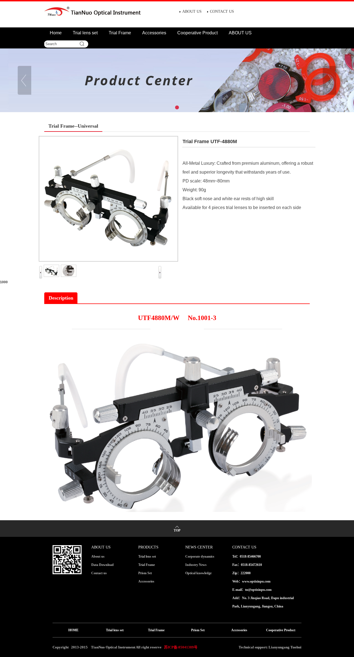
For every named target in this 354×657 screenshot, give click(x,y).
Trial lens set (85, 32)
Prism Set (145, 573)
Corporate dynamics (199, 556)
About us (98, 556)
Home (56, 32)
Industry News (196, 565)
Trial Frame (120, 32)
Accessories (154, 32)
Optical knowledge (198, 573)
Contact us (99, 573)
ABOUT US (192, 11)
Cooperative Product (197, 32)
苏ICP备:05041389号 (180, 647)
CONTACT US (222, 11)
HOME (73, 630)
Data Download (102, 565)
